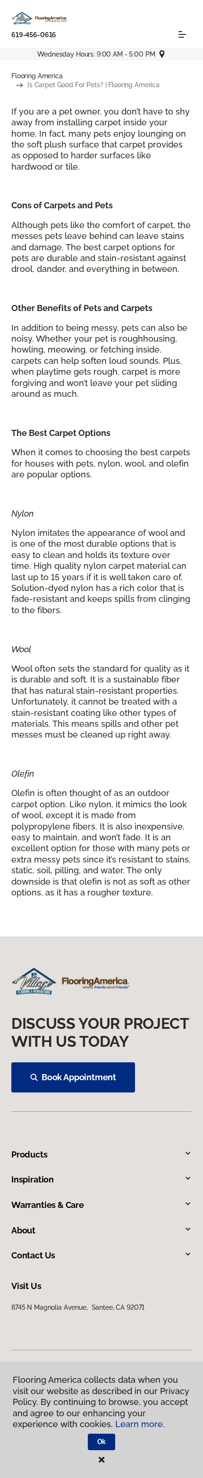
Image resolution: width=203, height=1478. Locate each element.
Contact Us (33, 1255)
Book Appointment (79, 1077)
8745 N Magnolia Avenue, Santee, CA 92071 (77, 1307)
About (23, 1230)
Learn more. (140, 1424)
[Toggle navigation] (182, 34)
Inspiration (32, 1179)
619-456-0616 (33, 35)
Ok (101, 1441)
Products (29, 1154)
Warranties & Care (47, 1205)
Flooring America (37, 76)
